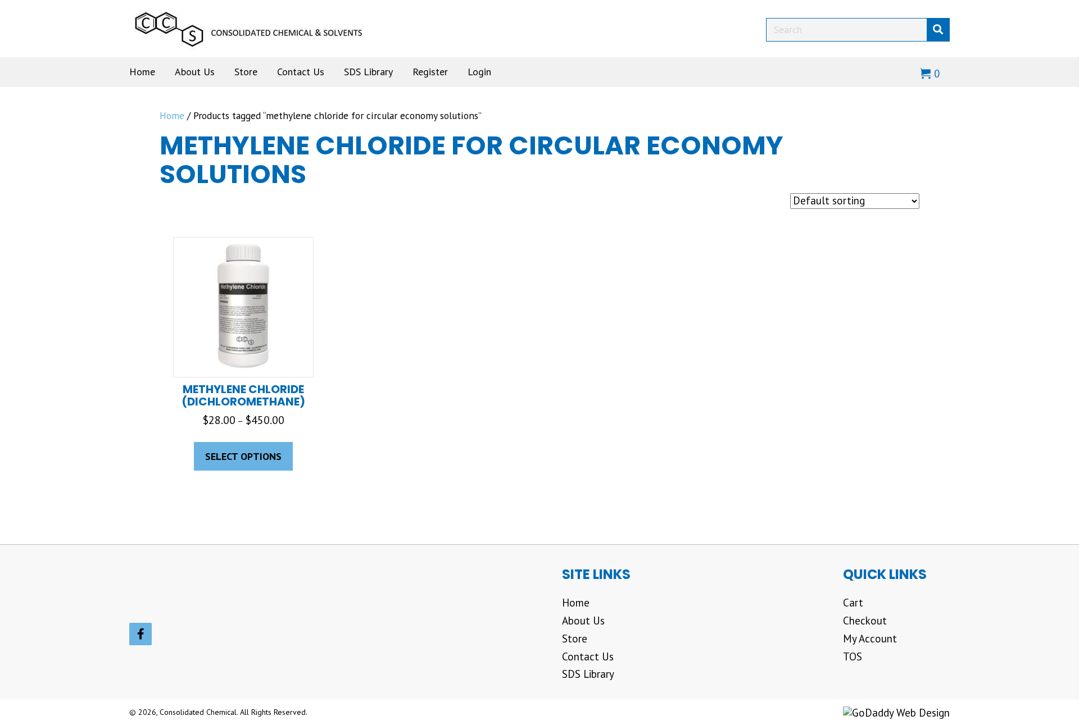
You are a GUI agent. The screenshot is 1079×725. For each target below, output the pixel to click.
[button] (140, 634)
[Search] (938, 30)
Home (172, 115)
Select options (243, 456)
